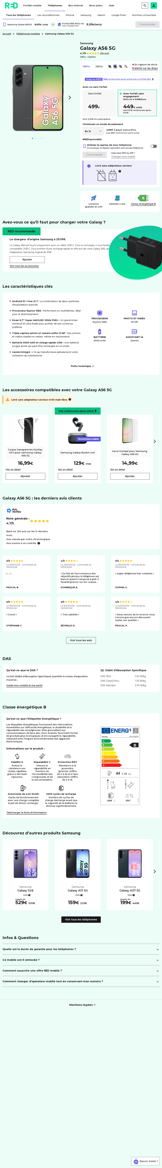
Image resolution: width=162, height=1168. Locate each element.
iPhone (70, 15)
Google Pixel (118, 15)
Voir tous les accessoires (24, 266)
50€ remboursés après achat (76, 411)
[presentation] (155, 441)
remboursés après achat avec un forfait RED (118, 79)
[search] (145, 5)
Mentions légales (81, 1004)
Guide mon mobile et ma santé (24, 685)
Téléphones (55, 5)
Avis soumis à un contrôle (21, 543)
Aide (111, 5)
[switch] (154, 146)
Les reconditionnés (48, 15)
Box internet (76, 5)
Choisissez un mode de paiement (103, 124)
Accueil (7, 33)
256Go (99, 66)
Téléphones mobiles (28, 33)
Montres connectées (144, 15)
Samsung (86, 15)
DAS (25, 895)
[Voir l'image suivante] (70, 97)
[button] (154, 5)
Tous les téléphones (18, 15)
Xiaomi (101, 15)
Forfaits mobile (32, 5)
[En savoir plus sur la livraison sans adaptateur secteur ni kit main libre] (69, 399)
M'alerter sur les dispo (145, 68)
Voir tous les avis (81, 640)
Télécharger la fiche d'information (26, 812)
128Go (86, 66)
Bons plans (96, 5)
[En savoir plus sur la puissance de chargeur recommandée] (119, 171)
